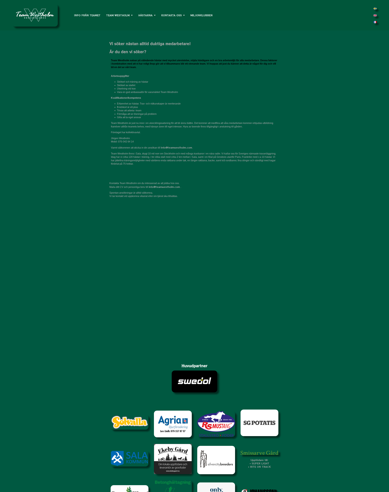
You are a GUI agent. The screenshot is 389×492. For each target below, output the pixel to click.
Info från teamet (87, 15)
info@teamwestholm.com (176, 147)
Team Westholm (118, 15)
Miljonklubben (201, 15)
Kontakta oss (171, 15)
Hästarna (145, 15)
